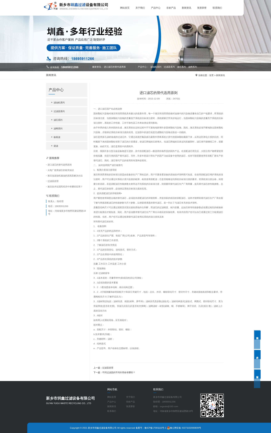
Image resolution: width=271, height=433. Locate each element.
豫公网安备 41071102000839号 (185, 428)
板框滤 (56, 137)
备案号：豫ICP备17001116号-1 (151, 428)
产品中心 (155, 7)
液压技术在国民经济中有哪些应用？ (64, 186)
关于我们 (140, 7)
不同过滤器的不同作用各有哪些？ (118, 372)
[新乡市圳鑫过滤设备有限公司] (76, 6)
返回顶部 (257, 374)
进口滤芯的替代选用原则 (59, 164)
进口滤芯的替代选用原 (115, 67)
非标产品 (171, 7)
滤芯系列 (181, 67)
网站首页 (125, 7)
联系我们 (217, 7)
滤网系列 (192, 67)
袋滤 (55, 146)
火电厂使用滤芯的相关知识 (60, 170)
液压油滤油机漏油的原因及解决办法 (64, 175)
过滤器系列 (169, 67)
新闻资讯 (186, 7)
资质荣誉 (202, 7)
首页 (211, 75)
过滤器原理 (52, 181)
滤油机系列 (156, 67)
